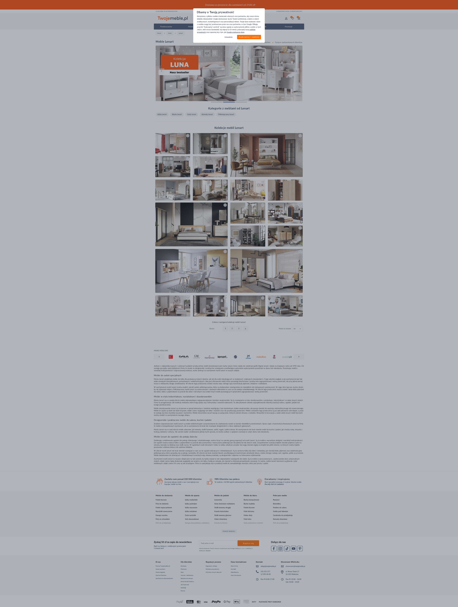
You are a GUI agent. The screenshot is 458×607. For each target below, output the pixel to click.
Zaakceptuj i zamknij (249, 37)
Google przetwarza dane (235, 32)
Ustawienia (228, 37)
